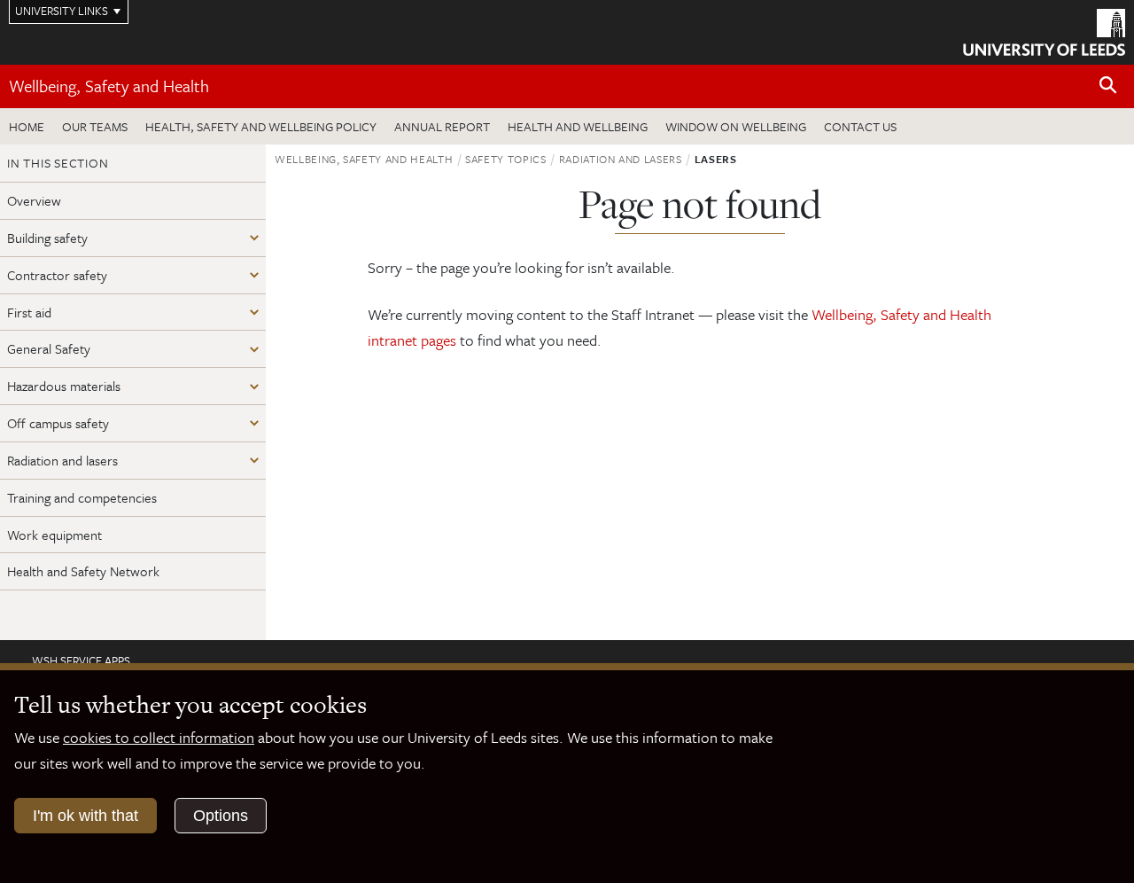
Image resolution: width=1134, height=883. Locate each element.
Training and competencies (82, 497)
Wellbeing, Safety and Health (109, 86)
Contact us (860, 126)
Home (26, 126)
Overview (34, 200)
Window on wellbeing (735, 126)
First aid (29, 312)
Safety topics (505, 159)
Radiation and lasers (62, 460)
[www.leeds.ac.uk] (1044, 30)
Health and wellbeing (578, 126)
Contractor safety (57, 275)
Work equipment (54, 534)
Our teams (95, 126)
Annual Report (442, 126)
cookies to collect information (158, 737)
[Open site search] (1108, 85)
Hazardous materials (63, 385)
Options (220, 815)
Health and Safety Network (83, 571)
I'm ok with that (85, 815)
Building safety (47, 237)
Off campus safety (58, 423)
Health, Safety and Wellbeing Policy (261, 126)
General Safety (48, 348)
